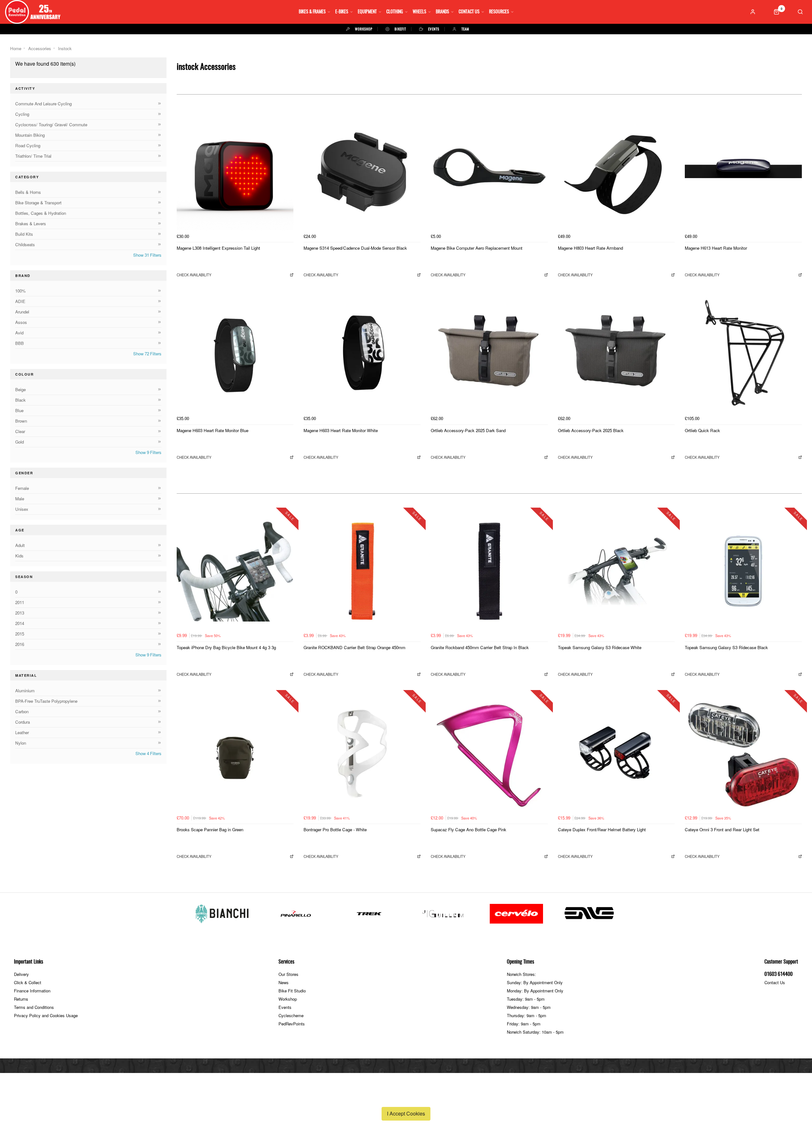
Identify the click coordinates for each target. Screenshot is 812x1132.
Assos (21, 322)
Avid (19, 333)
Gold (19, 442)
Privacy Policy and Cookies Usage (46, 1015)
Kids (19, 556)
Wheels (419, 12)
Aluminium (25, 691)
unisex (21, 509)
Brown (21, 421)
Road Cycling (27, 145)
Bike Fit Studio (292, 991)
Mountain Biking (30, 135)
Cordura (22, 722)
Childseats (25, 244)
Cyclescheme (291, 1015)
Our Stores (288, 974)
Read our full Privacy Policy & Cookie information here (406, 1099)
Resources (499, 12)
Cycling (22, 114)
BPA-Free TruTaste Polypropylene (46, 701)
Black (20, 400)
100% (20, 291)
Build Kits (24, 234)
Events (284, 1007)
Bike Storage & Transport (38, 203)
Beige (20, 389)
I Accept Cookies (406, 1113)
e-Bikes (341, 12)
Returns (21, 999)
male (19, 499)
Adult (20, 545)
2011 (19, 602)
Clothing (394, 12)
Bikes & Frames (312, 12)
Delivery (21, 974)
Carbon (22, 711)
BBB (19, 343)
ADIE (20, 301)
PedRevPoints (291, 1024)
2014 (19, 623)
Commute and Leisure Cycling (43, 104)
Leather (22, 732)
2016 (19, 644)
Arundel (22, 312)
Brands (442, 12)
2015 (19, 634)
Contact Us (469, 12)
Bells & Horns (28, 192)
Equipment (367, 12)
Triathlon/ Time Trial (33, 156)
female (22, 488)
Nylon (20, 743)
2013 (19, 613)
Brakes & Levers (30, 223)
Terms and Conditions (34, 1007)
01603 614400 (778, 974)
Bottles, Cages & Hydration (40, 213)
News (283, 982)
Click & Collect (27, 982)
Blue (19, 410)
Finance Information (32, 991)
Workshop (287, 999)
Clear (20, 431)
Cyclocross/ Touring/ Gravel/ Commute (51, 125)
